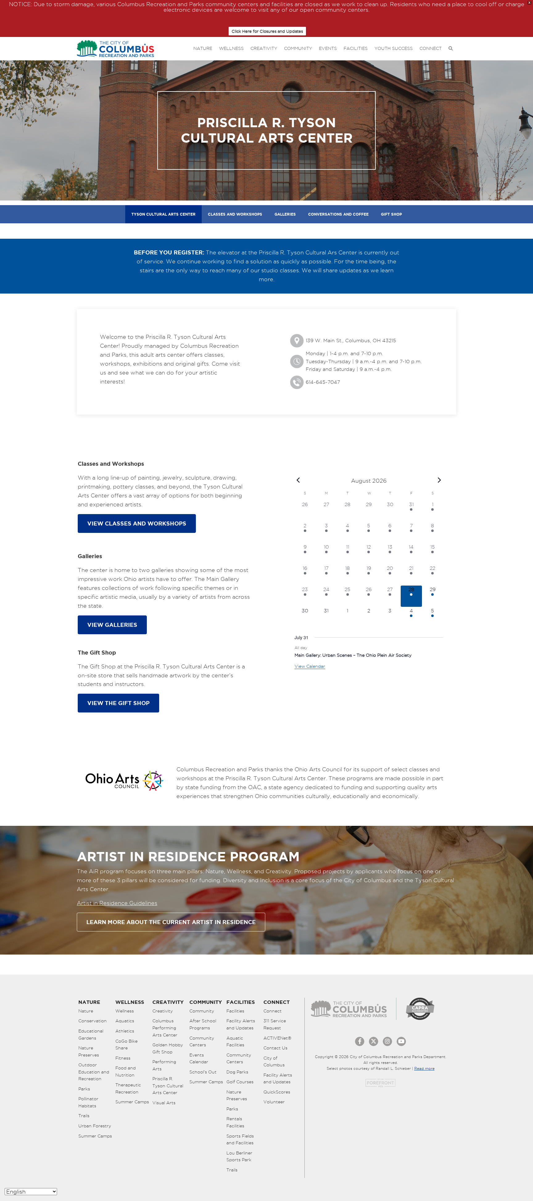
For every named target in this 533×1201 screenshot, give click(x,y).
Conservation (92, 1020)
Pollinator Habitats (88, 1102)
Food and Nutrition (125, 1071)
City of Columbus (274, 1062)
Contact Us (275, 1047)
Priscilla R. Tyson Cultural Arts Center (167, 1085)
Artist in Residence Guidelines (117, 903)
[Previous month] (298, 480)
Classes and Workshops (235, 214)
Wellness (231, 48)
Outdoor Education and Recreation (93, 1071)
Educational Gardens (90, 1035)
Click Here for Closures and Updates (267, 31)
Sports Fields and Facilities (240, 1140)
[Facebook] (359, 1041)
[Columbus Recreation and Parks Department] (115, 47)
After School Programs (202, 1024)
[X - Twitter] (373, 1041)
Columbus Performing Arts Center (164, 1027)
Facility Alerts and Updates (240, 1024)
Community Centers (201, 1042)
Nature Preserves (88, 1051)
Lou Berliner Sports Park (239, 1156)
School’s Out (203, 1071)
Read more (424, 1068)
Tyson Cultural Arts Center (163, 214)
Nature (202, 48)
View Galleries (112, 625)
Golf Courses (240, 1081)
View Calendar (310, 666)
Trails (83, 1115)
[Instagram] (387, 1041)
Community (298, 48)
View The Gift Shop (118, 703)
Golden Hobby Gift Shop (167, 1048)
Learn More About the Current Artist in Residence (171, 922)
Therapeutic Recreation (128, 1088)
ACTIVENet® (277, 1038)
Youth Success (393, 48)
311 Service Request (274, 1024)
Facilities (356, 48)
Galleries (285, 214)
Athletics (124, 1031)
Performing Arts (164, 1065)
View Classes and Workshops (136, 523)
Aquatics (124, 1020)
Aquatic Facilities (235, 1042)
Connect (430, 48)
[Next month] (439, 480)
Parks (84, 1088)
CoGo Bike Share (126, 1045)
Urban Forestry (94, 1125)
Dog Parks (237, 1071)
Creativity (263, 48)
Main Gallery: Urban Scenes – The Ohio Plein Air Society (353, 655)
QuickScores (276, 1091)
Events (328, 48)
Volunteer (274, 1101)
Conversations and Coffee (338, 214)
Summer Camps (95, 1136)
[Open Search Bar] (450, 48)
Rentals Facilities (235, 1122)
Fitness (122, 1058)
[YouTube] (401, 1041)
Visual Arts (164, 1102)
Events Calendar (198, 1059)
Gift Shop (391, 214)
